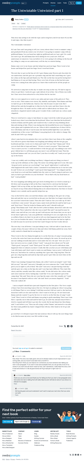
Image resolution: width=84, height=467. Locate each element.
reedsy (11, 3)
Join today (6, 421)
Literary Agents (71, 438)
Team (20, 436)
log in (27, 348)
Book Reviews (70, 434)
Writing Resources (56, 443)
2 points (19, 356)
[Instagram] (73, 455)
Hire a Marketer (7, 440)
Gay (18, 23)
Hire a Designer (7, 438)
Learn (59, 3)
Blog (35, 434)
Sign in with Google (21, 421)
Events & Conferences (41, 440)
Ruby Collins (27, 375)
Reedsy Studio (54, 434)
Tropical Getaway (44, 29)
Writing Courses (39, 438)
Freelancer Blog (39, 445)
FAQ (3, 459)
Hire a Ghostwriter (8, 443)
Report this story (16, 330)
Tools (65, 3)
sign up (21, 348)
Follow (26, 19)
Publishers (69, 440)
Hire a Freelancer (7, 434)
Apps (23, 3)
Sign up (72, 3)
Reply (14, 370)
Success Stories (23, 443)
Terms (8, 459)
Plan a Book (54, 438)
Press (20, 438)
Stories (53, 3)
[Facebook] (78, 455)
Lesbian (23, 23)
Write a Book (54, 436)
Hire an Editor (6, 436)
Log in (79, 3)
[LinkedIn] (76, 455)
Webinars (37, 443)
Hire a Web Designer (8, 447)
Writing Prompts (71, 436)
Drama (13, 23)
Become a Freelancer (24, 440)
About (20, 434)
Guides (36, 436)
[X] (70, 455)
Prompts (46, 3)
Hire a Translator (7, 445)
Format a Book (54, 440)
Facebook (35, 421)
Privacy (13, 459)
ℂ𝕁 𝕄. (24, 356)
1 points (22, 388)
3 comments (68, 19)
